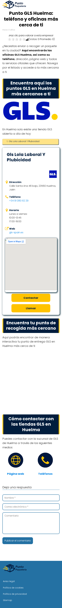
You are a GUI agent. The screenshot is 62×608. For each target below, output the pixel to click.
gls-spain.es (16, 232)
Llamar (31, 308)
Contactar (30, 298)
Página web (15, 474)
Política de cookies (13, 587)
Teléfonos (45, 474)
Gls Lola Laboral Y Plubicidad (24, 141)
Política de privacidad (15, 593)
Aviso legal (9, 581)
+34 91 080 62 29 (18, 200)
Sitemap (7, 600)
